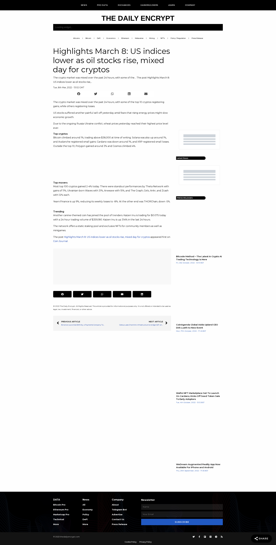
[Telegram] (216, 537)
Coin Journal (60, 241)
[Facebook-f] (199, 537)
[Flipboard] (205, 537)
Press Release (197, 38)
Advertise (117, 514)
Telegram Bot (119, 509)
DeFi (99, 38)
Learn (171, 5)
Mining (152, 38)
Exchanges (124, 5)
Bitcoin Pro (59, 504)
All (84, 504)
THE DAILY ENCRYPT (138, 18)
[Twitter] (194, 537)
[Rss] (222, 537)
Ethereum (125, 38)
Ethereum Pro (60, 509)
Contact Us (118, 519)
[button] (78, 94)
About (115, 504)
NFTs (163, 38)
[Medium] (210, 537)
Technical (58, 519)
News (84, 5)
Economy (88, 509)
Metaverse (139, 38)
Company (190, 5)
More (56, 524)
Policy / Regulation (178, 38)
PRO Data (102, 5)
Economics (111, 38)
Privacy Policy (145, 542)
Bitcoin (88, 38)
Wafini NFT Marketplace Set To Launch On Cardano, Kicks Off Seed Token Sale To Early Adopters (198, 396)
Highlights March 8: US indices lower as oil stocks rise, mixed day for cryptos (107, 237)
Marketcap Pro (61, 514)
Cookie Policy (131, 542)
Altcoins (76, 38)
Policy (86, 514)
